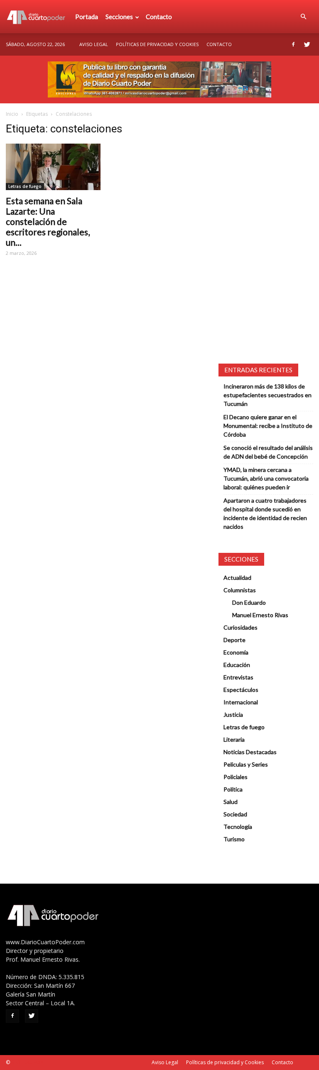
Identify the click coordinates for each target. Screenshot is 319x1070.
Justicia (233, 714)
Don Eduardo (249, 602)
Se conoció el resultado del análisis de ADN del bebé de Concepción (268, 452)
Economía (235, 652)
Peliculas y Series (245, 764)
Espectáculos (240, 689)
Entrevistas (238, 677)
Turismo (234, 839)
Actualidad (237, 577)
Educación (236, 664)
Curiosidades (240, 627)
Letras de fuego (25, 186)
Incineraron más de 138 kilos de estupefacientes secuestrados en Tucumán (267, 395)
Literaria (234, 739)
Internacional (240, 702)
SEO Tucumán (27, 1062)
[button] (303, 17)
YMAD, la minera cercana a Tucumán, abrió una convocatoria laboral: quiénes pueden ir (266, 478)
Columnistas (239, 590)
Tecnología (237, 826)
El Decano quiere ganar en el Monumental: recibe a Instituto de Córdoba (267, 425)
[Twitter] (307, 44)
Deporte (234, 639)
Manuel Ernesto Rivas (260, 614)
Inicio (12, 113)
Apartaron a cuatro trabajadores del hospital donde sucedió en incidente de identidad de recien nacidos (265, 513)
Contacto (159, 16)
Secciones (119, 16)
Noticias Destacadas (250, 751)
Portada (86, 16)
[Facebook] (293, 44)
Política (233, 789)
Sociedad (235, 814)
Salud (230, 801)
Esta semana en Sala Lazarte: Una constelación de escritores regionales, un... (48, 221)
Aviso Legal (93, 44)
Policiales (235, 776)
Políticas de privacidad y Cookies (157, 44)
